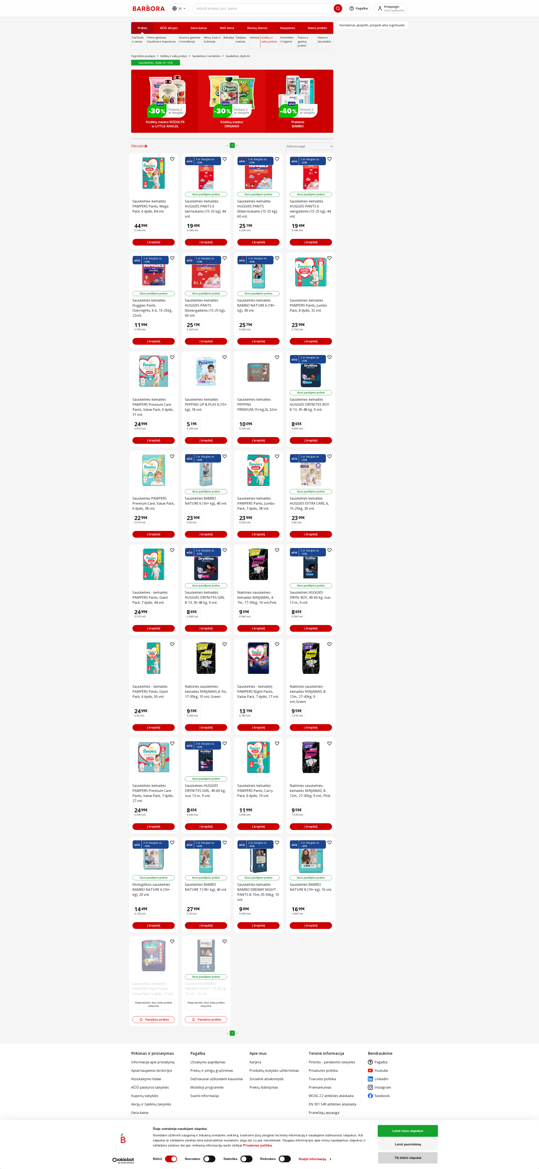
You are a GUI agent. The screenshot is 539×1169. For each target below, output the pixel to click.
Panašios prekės (157, 1019)
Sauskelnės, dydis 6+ (155, 63)
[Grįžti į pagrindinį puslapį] (149, 7)
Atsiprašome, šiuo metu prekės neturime (153, 1004)
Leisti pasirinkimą (408, 1144)
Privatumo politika (257, 1145)
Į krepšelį (153, 242)
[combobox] (268, 8)
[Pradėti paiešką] (338, 8)
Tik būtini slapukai (408, 1158)
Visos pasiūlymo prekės (206, 194)
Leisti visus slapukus (407, 1131)
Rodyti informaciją (312, 1159)
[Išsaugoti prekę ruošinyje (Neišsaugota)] (172, 159)
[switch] (209, 1159)
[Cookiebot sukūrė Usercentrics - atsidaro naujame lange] (123, 1161)
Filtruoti (137, 146)
